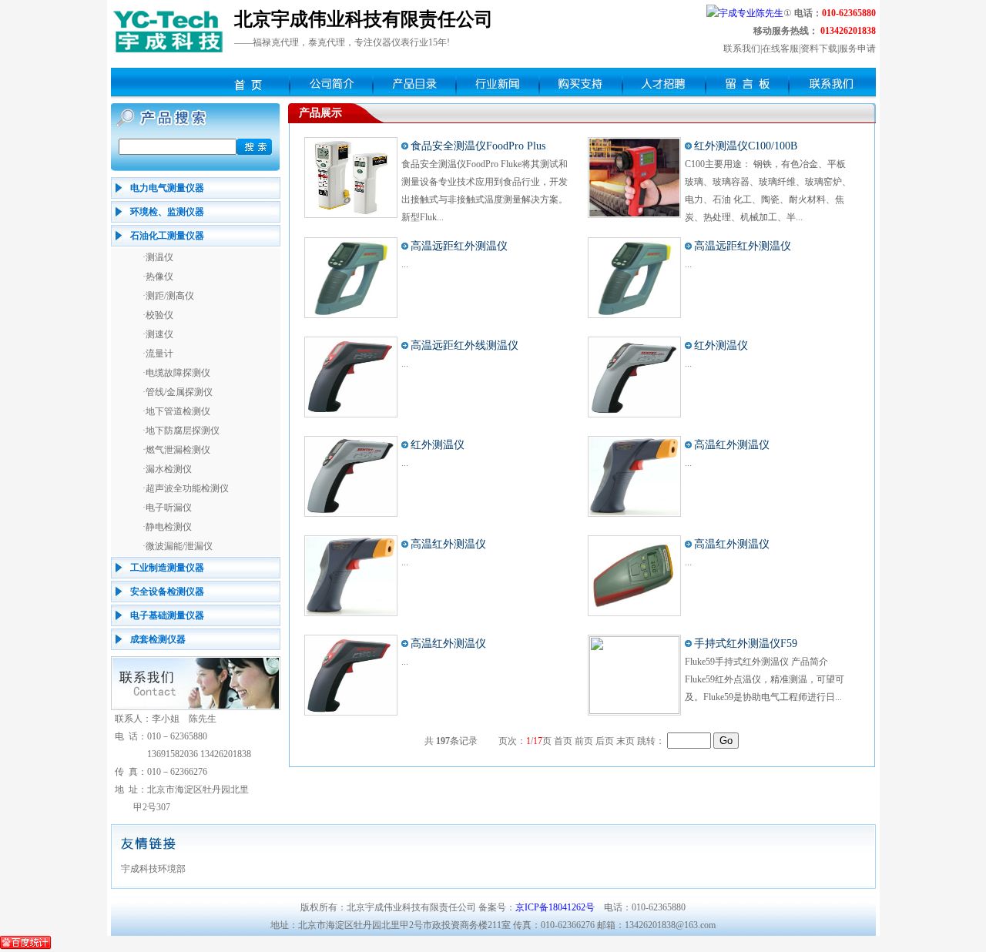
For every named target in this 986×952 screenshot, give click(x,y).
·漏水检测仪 (167, 469)
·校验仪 (158, 315)
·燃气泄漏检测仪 (176, 449)
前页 (584, 741)
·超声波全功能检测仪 (186, 488)
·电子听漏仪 (167, 507)
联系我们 (741, 48)
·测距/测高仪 (168, 295)
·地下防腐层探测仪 (181, 430)
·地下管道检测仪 (176, 411)
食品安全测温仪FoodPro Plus (478, 146)
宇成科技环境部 (153, 868)
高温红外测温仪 (732, 445)
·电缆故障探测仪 (176, 372)
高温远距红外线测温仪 (464, 345)
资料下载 (818, 48)
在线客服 (780, 48)
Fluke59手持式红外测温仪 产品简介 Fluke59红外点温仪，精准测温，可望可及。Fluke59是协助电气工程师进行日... (764, 679)
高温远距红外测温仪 (459, 246)
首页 (563, 741)
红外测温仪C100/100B (745, 146)
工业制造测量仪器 (167, 567)
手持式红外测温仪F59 (745, 643)
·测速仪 (158, 334)
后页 (604, 741)
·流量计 (158, 353)
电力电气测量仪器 (167, 188)
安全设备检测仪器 (167, 591)
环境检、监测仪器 (167, 211)
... (404, 264)
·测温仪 (158, 257)
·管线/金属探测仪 (178, 392)
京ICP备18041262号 (555, 907)
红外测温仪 (721, 345)
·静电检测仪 (167, 526)
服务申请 (857, 48)
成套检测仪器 (158, 639)
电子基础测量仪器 (167, 615)
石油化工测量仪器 (167, 235)
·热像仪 (158, 276)
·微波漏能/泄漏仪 (178, 546)
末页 (625, 741)
